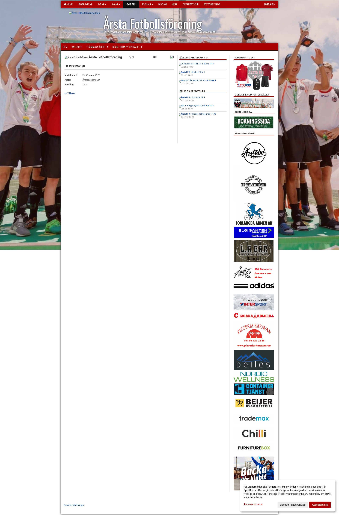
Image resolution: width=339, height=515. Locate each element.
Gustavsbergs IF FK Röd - (197, 64)
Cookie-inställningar (74, 505)
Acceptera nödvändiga (292, 504)
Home (69, 4)
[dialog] (287, 495)
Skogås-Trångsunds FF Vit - (198, 80)
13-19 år (146, 4)
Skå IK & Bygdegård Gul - (197, 106)
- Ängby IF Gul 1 (193, 72)
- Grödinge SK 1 (193, 97)
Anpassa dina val (253, 504)
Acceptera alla (320, 504)
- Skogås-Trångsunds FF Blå (198, 114)
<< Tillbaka (69, 93)
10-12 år (130, 4)
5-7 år (101, 4)
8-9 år (115, 4)
